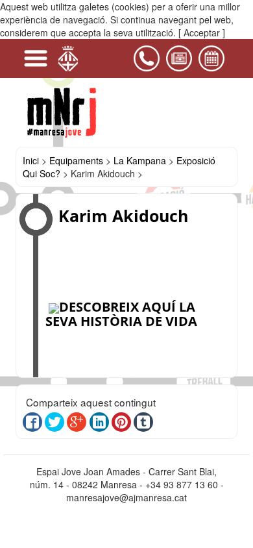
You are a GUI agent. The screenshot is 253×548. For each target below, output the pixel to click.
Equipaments (76, 160)
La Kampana (140, 160)
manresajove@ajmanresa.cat (126, 497)
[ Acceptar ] (201, 32)
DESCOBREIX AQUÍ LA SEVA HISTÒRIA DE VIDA (121, 314)
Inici (31, 160)
